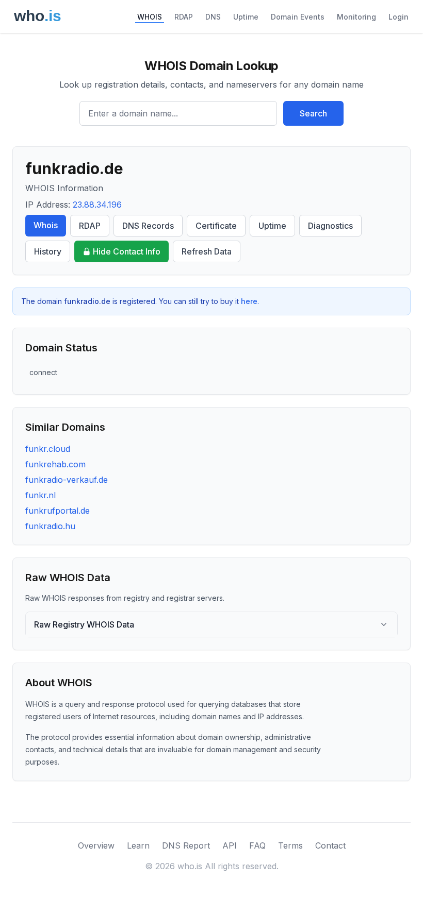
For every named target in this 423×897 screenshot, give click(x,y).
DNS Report (186, 845)
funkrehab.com (55, 464)
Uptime (245, 16)
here (249, 301)
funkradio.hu (50, 526)
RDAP (183, 16)
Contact (330, 845)
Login (398, 16)
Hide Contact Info (126, 251)
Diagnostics (330, 226)
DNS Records (148, 226)
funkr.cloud (47, 449)
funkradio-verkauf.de (66, 480)
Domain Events (297, 16)
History (47, 251)
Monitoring (356, 16)
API (229, 845)
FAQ (257, 845)
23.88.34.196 (97, 204)
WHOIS (149, 16)
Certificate (216, 226)
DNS (213, 16)
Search (313, 113)
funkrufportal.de (57, 510)
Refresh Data (207, 251)
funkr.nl (40, 495)
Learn (138, 845)
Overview (96, 845)
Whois (46, 225)
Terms (290, 845)
